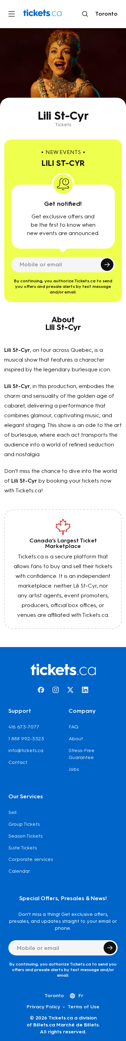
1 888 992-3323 (26, 739)
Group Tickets (24, 824)
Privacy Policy (43, 1007)
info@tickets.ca (25, 750)
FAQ (73, 727)
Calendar (19, 871)
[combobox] (105, 14)
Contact (17, 762)
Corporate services (30, 859)
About (76, 739)
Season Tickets (25, 836)
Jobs (74, 769)
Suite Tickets (22, 848)
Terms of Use (83, 1007)
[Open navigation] (11, 14)
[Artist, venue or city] (85, 14)
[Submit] (107, 264)
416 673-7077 (23, 727)
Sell (12, 812)
